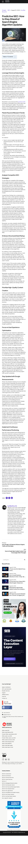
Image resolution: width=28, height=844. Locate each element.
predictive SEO (21, 101)
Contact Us (4, 698)
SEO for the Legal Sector (7, 790)
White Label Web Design (7, 745)
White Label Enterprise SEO (8, 741)
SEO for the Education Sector (8, 785)
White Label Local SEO (7, 736)
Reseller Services (6, 690)
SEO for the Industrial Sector (8, 788)
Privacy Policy (10, 830)
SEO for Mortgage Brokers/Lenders (9, 783)
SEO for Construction (6, 773)
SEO (9, 10)
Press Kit (4, 696)
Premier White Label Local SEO (9, 737)
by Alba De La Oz (12, 506)
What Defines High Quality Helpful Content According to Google (16, 589)
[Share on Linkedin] (12, 498)
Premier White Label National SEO (9, 734)
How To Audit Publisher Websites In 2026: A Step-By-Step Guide (17, 576)
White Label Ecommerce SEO (8, 739)
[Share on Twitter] (9, 498)
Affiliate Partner (5, 694)
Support (3, 692)
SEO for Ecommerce (6, 775)
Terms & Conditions (17, 830)
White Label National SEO (7, 732)
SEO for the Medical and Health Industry (10, 792)
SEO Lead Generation (6, 689)
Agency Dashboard (6, 687)
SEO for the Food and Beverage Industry (11, 786)
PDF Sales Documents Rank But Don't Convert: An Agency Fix (17, 594)
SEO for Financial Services (8, 777)
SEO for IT (4, 781)
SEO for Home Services (7, 779)
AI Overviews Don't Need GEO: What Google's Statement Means (17, 583)
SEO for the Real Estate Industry (9, 796)
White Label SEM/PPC (7, 743)
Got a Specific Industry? (7, 798)
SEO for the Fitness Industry (8, 794)
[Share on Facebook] (7, 498)
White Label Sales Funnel (7, 747)
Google (4, 10)
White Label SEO (5, 730)
